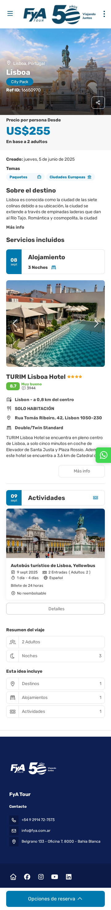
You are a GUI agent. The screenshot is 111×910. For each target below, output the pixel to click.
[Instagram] (41, 877)
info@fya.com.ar (36, 830)
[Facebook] (27, 877)
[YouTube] (55, 877)
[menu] (104, 14)
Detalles (56, 609)
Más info (15, 227)
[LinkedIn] (68, 877)
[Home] (13, 877)
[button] (15, 323)
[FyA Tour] (32, 768)
